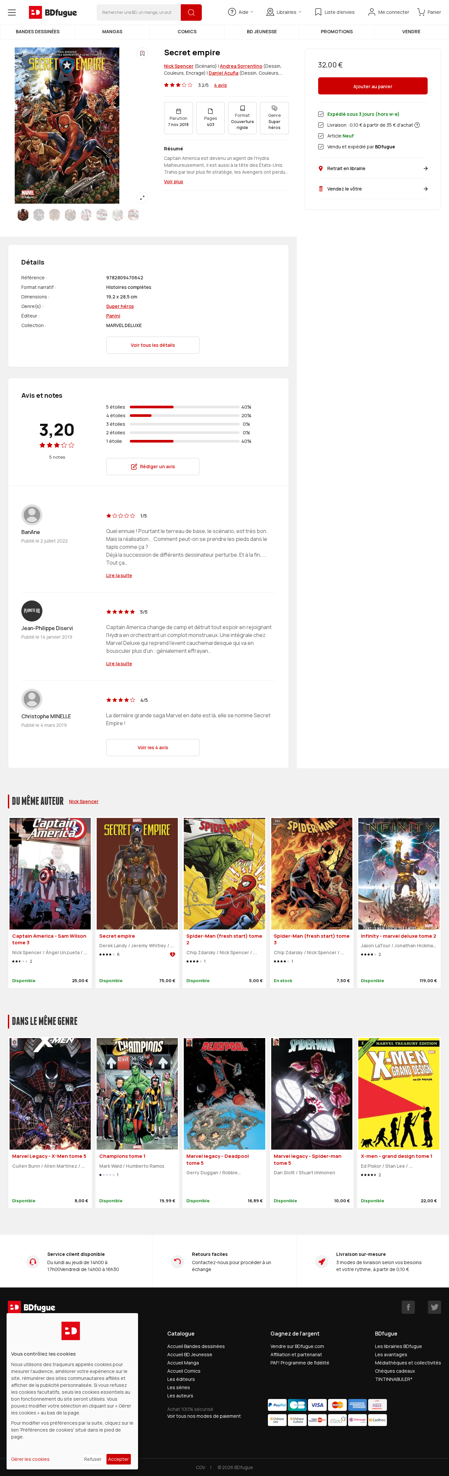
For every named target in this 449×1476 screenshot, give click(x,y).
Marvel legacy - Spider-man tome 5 (308, 1159)
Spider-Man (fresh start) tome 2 (224, 939)
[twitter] (434, 1307)
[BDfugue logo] (53, 12)
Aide (243, 12)
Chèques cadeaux (395, 1371)
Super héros (120, 306)
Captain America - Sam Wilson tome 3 (49, 939)
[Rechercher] (191, 12)
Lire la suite (119, 575)
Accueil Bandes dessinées (196, 1346)
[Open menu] (12, 12)
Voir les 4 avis (153, 747)
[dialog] (72, 1391)
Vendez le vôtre (344, 189)
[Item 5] (102, 215)
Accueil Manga (183, 1363)
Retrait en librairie (346, 168)
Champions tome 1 (122, 1156)
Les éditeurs (181, 1379)
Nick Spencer (179, 66)
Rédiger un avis (157, 466)
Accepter (118, 1459)
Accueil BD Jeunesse (189, 1354)
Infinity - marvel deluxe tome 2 (398, 935)
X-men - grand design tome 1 (397, 1156)
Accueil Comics (184, 1371)
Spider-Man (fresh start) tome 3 (312, 939)
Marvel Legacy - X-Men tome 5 (49, 1156)
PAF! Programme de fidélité (300, 1363)
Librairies (286, 12)
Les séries (178, 1387)
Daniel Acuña (223, 73)
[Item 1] (39, 215)
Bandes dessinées (37, 31)
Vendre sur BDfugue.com (297, 1346)
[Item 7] (133, 215)
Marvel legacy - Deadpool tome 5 (217, 1159)
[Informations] (417, 125)
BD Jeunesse (262, 31)
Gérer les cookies (30, 1459)
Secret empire (117, 935)
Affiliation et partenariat (296, 1354)
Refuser (93, 1459)
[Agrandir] (142, 198)
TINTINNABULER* (394, 1379)
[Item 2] (54, 215)
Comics (187, 31)
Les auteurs (180, 1395)
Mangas (112, 31)
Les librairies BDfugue (398, 1346)
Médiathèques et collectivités (408, 1363)
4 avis (220, 85)
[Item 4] (86, 215)
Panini (113, 316)
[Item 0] (23, 215)
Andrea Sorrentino (241, 66)
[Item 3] (70, 215)
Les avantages (391, 1354)
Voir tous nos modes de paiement (204, 1416)
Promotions (337, 31)
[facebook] (408, 1307)
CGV (200, 1467)
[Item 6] (118, 215)
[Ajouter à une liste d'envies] (142, 53)
